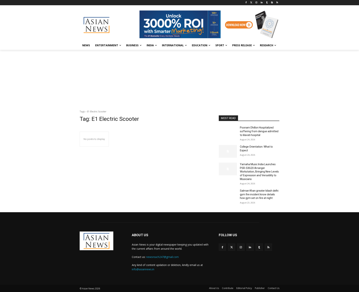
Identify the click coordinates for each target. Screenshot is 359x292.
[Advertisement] (179, 78)
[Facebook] (246, 3)
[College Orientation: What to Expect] (228, 151)
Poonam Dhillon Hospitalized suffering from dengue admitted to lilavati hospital (259, 131)
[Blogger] (272, 3)
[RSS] (277, 3)
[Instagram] (256, 3)
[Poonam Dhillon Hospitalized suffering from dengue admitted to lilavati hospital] (228, 132)
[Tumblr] (267, 3)
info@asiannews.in (143, 269)
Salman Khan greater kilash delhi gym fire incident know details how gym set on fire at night (259, 194)
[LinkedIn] (262, 3)
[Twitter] (251, 3)
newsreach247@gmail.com (162, 257)
